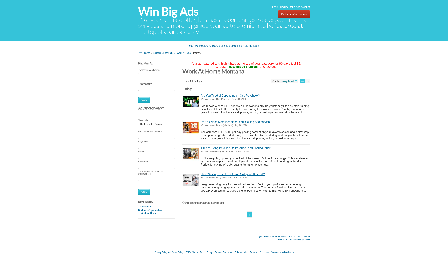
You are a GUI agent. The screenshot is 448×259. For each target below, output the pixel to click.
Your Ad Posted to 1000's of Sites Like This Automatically (224, 46)
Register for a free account (295, 7)
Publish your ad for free (294, 14)
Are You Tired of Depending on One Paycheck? (230, 95)
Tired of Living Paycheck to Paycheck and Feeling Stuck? (236, 148)
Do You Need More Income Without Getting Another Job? (236, 122)
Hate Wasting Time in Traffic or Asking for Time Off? (233, 174)
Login (275, 7)
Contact (306, 236)
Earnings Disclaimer (224, 252)
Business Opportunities (150, 210)
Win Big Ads (168, 11)
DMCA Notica (192, 252)
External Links (241, 252)
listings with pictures (151, 124)
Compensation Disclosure (282, 252)
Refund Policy (206, 252)
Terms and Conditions (259, 252)
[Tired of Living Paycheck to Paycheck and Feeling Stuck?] (190, 153)
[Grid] (307, 81)
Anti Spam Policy (175, 252)
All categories (145, 206)
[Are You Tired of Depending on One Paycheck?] (190, 101)
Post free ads (295, 236)
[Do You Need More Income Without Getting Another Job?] (190, 127)
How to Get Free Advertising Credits (294, 239)
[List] (302, 81)
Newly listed (287, 81)
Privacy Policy (161, 252)
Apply (144, 100)
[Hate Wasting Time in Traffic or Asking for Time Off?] (190, 180)
